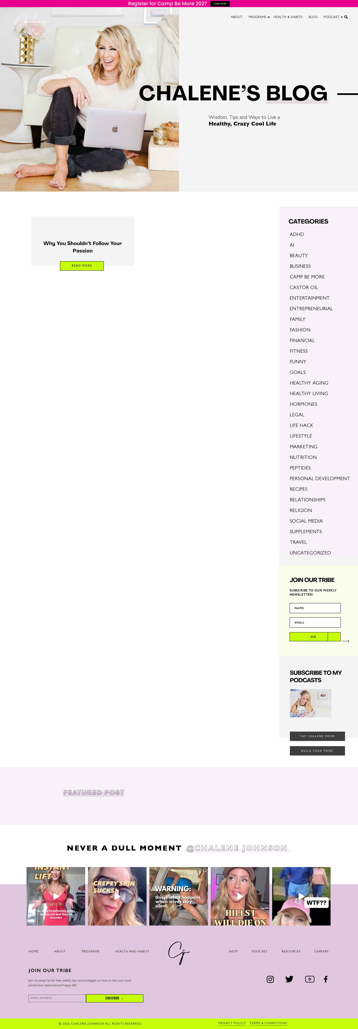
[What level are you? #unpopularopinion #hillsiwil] (240, 896)
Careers (321, 951)
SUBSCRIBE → (114, 998)
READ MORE (82, 266)
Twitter (289, 979)
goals (298, 373)
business (300, 266)
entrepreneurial (311, 309)
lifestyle (301, 436)
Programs (91, 951)
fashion (300, 330)
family (298, 319)
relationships (307, 500)
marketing (304, 447)
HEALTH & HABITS (288, 17)
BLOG (313, 17)
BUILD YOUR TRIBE (317, 750)
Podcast (260, 951)
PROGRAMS (257, 17)
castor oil (304, 288)
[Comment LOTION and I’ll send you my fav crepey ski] (117, 896)
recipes (299, 489)
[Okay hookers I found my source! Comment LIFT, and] (56, 896)
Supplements (306, 532)
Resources (291, 951)
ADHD (297, 235)
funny (298, 362)
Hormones (303, 404)
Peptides (300, 468)
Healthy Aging (309, 383)
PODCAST (331, 17)
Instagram (270, 979)
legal (297, 415)
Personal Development (320, 479)
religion (301, 511)
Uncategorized (310, 553)
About (60, 951)
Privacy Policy (232, 1023)
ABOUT (236, 17)
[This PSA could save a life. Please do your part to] (178, 896)
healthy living (309, 394)
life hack (301, 426)
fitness (299, 351)
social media (306, 521)
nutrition (303, 458)
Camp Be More (307, 277)
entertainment (310, 298)
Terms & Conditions (268, 1023)
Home (33, 951)
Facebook (326, 979)
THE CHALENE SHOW (317, 736)
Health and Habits (132, 951)
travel (298, 542)
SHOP (233, 951)
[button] (346, 18)
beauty (299, 256)
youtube (310, 979)
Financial (302, 341)
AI (292, 245)
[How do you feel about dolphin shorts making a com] (301, 896)
